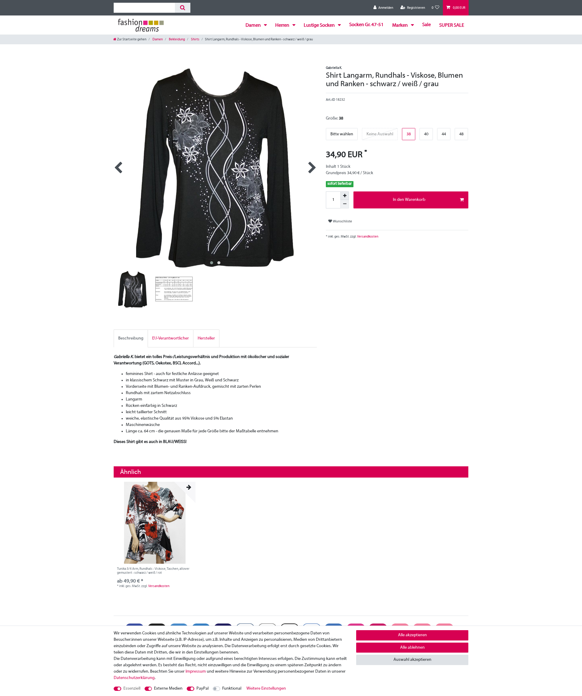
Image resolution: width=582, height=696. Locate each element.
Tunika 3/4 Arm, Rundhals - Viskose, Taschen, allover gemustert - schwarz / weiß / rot (153, 570)
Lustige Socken (320, 25)
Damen (254, 25)
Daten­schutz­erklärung (134, 678)
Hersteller (206, 338)
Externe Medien (168, 688)
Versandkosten (367, 236)
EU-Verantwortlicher (170, 338)
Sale (426, 24)
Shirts (194, 39)
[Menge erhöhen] (344, 195)
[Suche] (182, 8)
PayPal (202, 688)
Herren (282, 25)
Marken (400, 25)
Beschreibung (130, 338)
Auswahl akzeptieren (412, 659)
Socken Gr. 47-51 (366, 24)
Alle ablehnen (412, 647)
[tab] (131, 338)
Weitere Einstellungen (266, 688)
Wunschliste (342, 221)
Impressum (196, 671)
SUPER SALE (451, 25)
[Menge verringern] (344, 204)
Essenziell (131, 688)
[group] (155, 523)
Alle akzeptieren (412, 635)
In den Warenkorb (409, 200)
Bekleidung (176, 39)
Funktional (231, 688)
